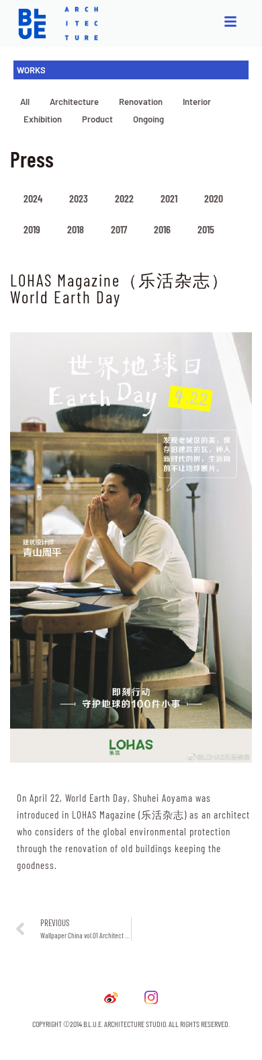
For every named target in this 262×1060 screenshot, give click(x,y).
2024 (33, 198)
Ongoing (148, 119)
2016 (162, 229)
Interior (197, 101)
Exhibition (43, 119)
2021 (169, 198)
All (25, 101)
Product (97, 119)
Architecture (74, 101)
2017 (119, 229)
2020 (213, 198)
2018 (75, 229)
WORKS (31, 70)
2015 (206, 229)
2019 (32, 229)
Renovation (141, 101)
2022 (124, 198)
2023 (78, 198)
